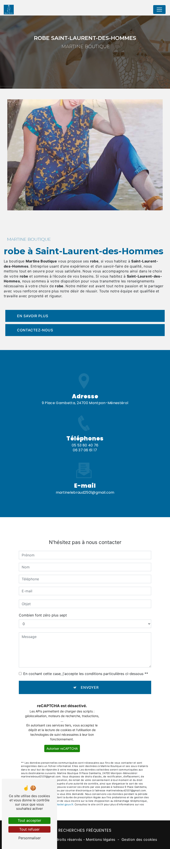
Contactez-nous (35, 330)
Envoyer (90, 687)
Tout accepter (29, 820)
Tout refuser (29, 829)
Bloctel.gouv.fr (64, 804)
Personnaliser (29, 838)
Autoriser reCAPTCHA (62, 748)
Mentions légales (100, 839)
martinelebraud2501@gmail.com (85, 492)
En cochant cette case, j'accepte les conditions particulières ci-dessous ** (85, 673)
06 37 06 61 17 (85, 450)
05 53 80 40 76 (85, 445)
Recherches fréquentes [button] (85, 830)
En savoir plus (32, 316)
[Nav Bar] (159, 9)
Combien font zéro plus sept (43, 615)
